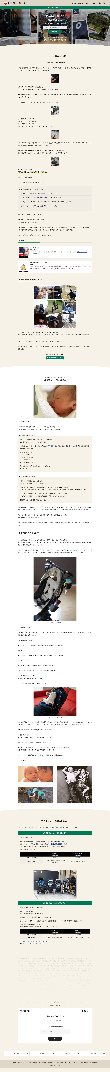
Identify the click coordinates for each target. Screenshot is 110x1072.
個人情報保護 (42, 1062)
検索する (54, 31)
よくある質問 (27, 1062)
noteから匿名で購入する (55, 1020)
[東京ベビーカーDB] (15, 3)
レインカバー (75, 550)
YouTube (43, 197)
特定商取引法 (51, 1062)
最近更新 (20, 1062)
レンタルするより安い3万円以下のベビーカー (34, 941)
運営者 (14, 1062)
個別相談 (35, 1062)
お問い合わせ (59, 1062)
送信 (55, 1038)
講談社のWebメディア (82, 251)
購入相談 (50, 446)
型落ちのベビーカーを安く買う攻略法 (31, 943)
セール (75, 1062)
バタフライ (75, 632)
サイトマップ (68, 1062)
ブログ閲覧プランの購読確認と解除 (88, 1062)
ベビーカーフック (43, 550)
